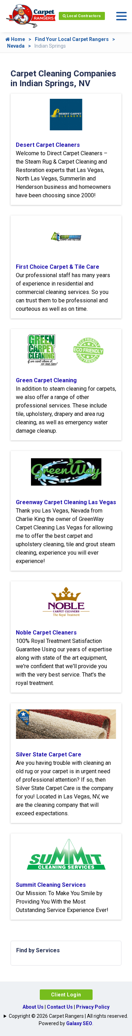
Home (17, 39)
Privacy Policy (92, 1007)
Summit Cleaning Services (51, 884)
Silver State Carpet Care (48, 754)
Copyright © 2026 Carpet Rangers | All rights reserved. (68, 1016)
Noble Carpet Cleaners (46, 632)
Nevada (16, 46)
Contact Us (60, 1007)
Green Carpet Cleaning (46, 380)
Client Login (66, 994)
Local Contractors (83, 16)
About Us (33, 1007)
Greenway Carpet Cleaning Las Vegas (66, 502)
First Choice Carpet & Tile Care (57, 266)
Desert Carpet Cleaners (48, 145)
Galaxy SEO (79, 1023)
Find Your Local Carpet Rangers (72, 39)
